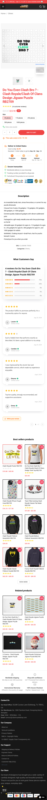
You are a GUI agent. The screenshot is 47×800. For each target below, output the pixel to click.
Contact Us (5, 759)
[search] (40, 6)
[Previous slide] (4, 46)
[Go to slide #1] (18, 81)
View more (23, 582)
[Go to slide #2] (29, 81)
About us (5, 727)
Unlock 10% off (4, 790)
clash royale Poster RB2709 (12, 466)
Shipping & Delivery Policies (11, 749)
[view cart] (44, 6)
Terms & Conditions (8, 730)
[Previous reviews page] (32, 424)
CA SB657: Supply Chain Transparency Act (16, 739)
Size (4, 114)
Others (10, 13)
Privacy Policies (7, 733)
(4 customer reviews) (19, 106)
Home (3, 13)
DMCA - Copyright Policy (10, 736)
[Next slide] (42, 46)
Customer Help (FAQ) (9, 762)
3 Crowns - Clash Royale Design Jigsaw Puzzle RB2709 (11, 657)
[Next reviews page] (42, 424)
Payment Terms (7, 752)
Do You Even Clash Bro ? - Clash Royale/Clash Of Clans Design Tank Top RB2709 (34, 468)
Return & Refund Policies (10, 755)
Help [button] (43, 797)
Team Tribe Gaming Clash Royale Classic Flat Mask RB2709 (33, 503)
